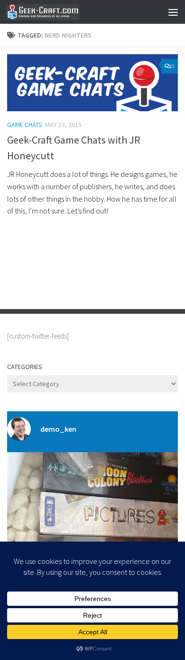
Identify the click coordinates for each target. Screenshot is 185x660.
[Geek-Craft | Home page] (54, 12)
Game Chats (24, 124)
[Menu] (173, 12)
